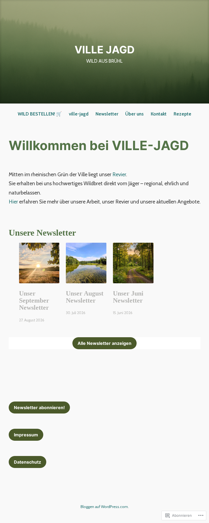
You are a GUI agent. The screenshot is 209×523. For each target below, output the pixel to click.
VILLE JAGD (105, 49)
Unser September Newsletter (34, 300)
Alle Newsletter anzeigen (104, 343)
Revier (118, 174)
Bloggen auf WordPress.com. (105, 506)
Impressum (26, 434)
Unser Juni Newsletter (128, 297)
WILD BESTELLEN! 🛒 (40, 114)
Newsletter (107, 114)
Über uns (134, 114)
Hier (13, 202)
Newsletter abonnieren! (39, 407)
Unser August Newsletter (84, 297)
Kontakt (159, 114)
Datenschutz (27, 462)
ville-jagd (78, 114)
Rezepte (182, 114)
